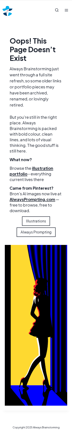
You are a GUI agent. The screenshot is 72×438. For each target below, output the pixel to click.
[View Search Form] (57, 10)
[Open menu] (66, 10)
